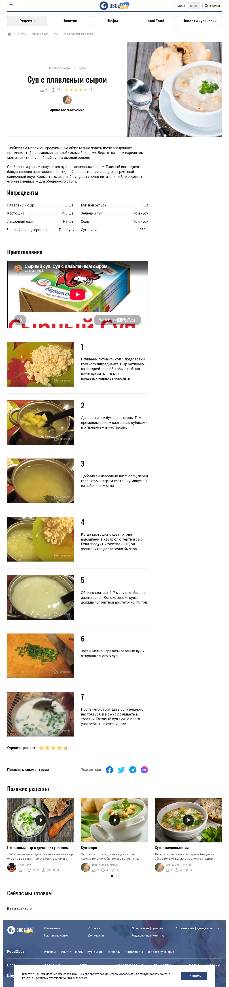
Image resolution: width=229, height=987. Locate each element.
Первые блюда (39, 34)
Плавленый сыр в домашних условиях (38, 847)
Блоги (12, 965)
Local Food (155, 21)
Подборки (114, 951)
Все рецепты (18, 909)
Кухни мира (95, 951)
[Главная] (9, 34)
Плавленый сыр (20, 205)
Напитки (69, 21)
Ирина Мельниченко (105, 865)
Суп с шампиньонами (172, 847)
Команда (94, 928)
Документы (96, 935)
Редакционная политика (148, 935)
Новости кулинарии (199, 21)
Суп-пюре (89, 847)
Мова (181, 6)
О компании (52, 928)
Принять (194, 976)
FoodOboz (24, 865)
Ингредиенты (134, 951)
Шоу (11, 976)
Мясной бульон (93, 205)
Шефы (112, 21)
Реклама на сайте (56, 935)
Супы (55, 34)
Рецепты (27, 21)
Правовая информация (147, 928)
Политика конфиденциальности (197, 928)
